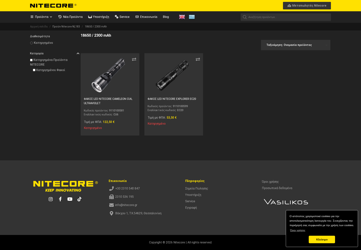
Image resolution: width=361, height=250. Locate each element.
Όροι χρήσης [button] (297, 230)
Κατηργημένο (43, 43)
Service (125, 17)
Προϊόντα (41, 17)
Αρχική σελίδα (39, 26)
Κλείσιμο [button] (322, 239)
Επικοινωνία (148, 17)
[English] (182, 16)
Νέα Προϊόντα (73, 17)
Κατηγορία (36, 53)
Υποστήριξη (101, 17)
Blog (166, 17)
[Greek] (192, 16)
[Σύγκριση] (134, 59)
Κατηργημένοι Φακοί (50, 70)
